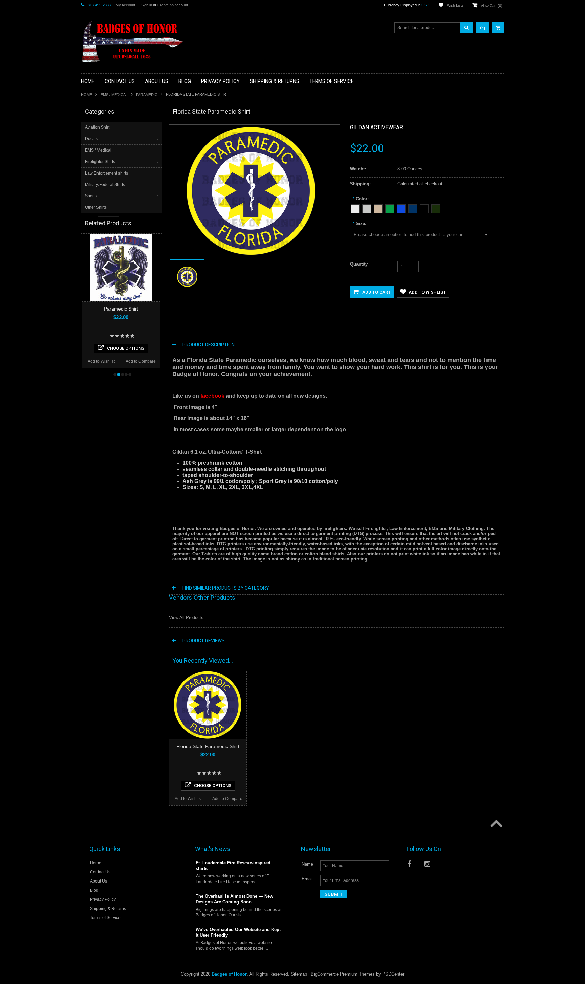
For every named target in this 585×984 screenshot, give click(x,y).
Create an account (172, 5)
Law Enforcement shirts (106, 173)
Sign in (146, 5)
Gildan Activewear (376, 127)
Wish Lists (455, 5)
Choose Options (125, 348)
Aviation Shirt (97, 127)
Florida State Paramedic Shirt (207, 746)
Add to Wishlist (100, 361)
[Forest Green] (435, 207)
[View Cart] (498, 27)
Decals (91, 138)
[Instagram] (429, 865)
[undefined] (251, 253)
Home (86, 95)
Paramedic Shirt (120, 309)
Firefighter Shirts (100, 161)
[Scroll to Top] (495, 824)
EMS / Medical (114, 95)
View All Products (186, 617)
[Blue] (401, 207)
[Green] (389, 207)
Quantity (359, 264)
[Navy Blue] (412, 207)
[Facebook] (412, 865)
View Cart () (491, 6)
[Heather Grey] (366, 207)
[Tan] (378, 207)
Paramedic (146, 95)
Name (307, 864)
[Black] (424, 207)
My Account (125, 5)
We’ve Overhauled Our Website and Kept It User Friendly (238, 932)
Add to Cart (376, 292)
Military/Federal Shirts (105, 184)
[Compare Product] (482, 27)
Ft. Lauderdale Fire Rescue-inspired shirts (233, 865)
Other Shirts (96, 207)
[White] (355, 207)
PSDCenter (393, 974)
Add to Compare (140, 361)
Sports (91, 195)
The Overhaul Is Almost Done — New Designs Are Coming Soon (234, 899)
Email (307, 879)
